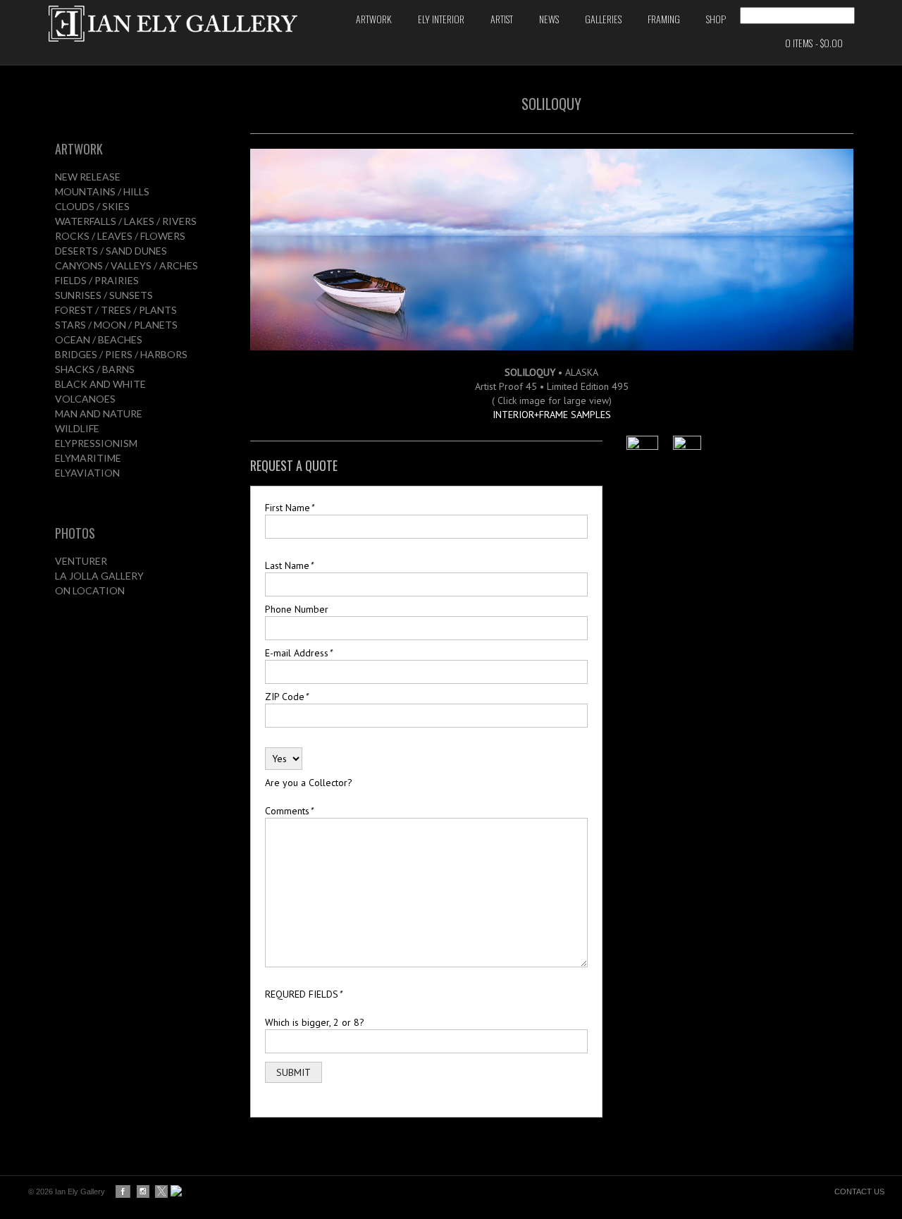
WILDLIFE (77, 428)
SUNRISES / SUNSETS (104, 295)
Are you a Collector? (308, 782)
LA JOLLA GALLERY (99, 576)
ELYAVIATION (87, 473)
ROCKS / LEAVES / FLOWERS (120, 236)
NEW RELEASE (88, 177)
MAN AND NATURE (98, 413)
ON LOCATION (90, 590)
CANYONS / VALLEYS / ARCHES (126, 265)
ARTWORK (79, 149)
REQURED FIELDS (303, 994)
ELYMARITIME (88, 458)
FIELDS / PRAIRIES (97, 280)
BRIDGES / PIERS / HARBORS (121, 354)
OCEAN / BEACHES (98, 339)
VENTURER (81, 561)
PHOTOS (75, 533)
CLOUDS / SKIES (92, 206)
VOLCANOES (85, 399)
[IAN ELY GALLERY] (187, 23)
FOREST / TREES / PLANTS (116, 310)
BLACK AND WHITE (100, 384)
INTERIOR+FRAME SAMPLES (552, 414)
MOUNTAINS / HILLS (102, 191)
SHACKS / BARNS (95, 369)
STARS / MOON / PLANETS (116, 325)
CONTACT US (859, 1191)
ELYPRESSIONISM (96, 443)
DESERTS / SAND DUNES (111, 251)
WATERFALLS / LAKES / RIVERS (126, 221)
